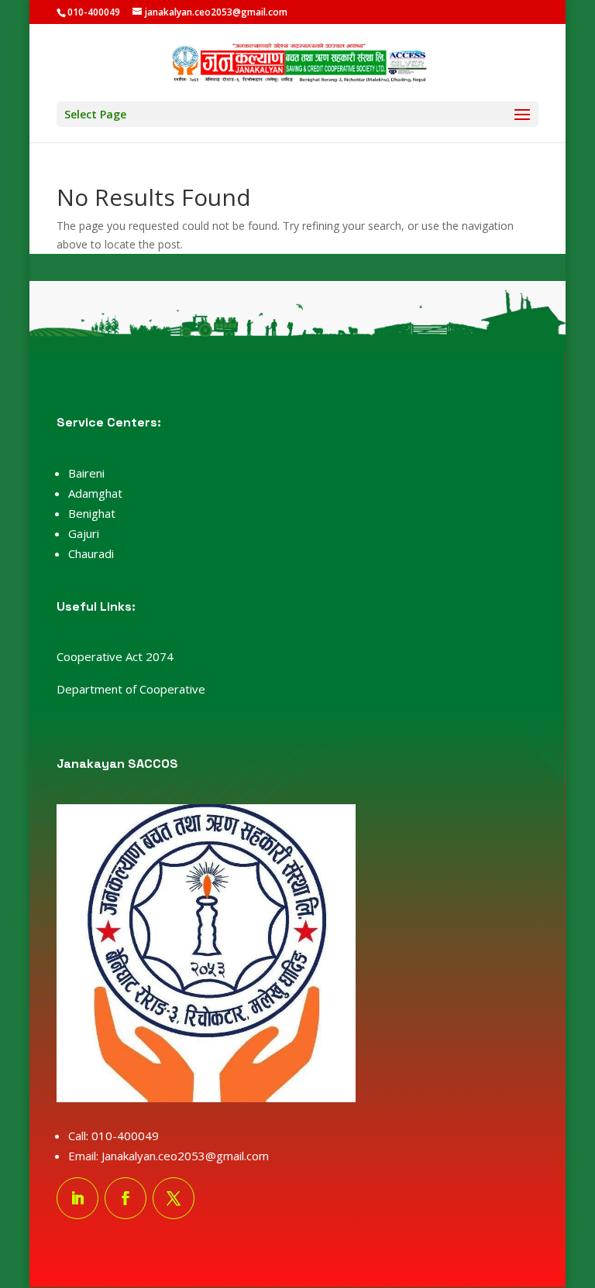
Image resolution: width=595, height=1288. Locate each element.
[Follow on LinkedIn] (77, 1198)
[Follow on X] (173, 1198)
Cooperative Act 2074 (115, 656)
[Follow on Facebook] (125, 1198)
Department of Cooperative (131, 689)
